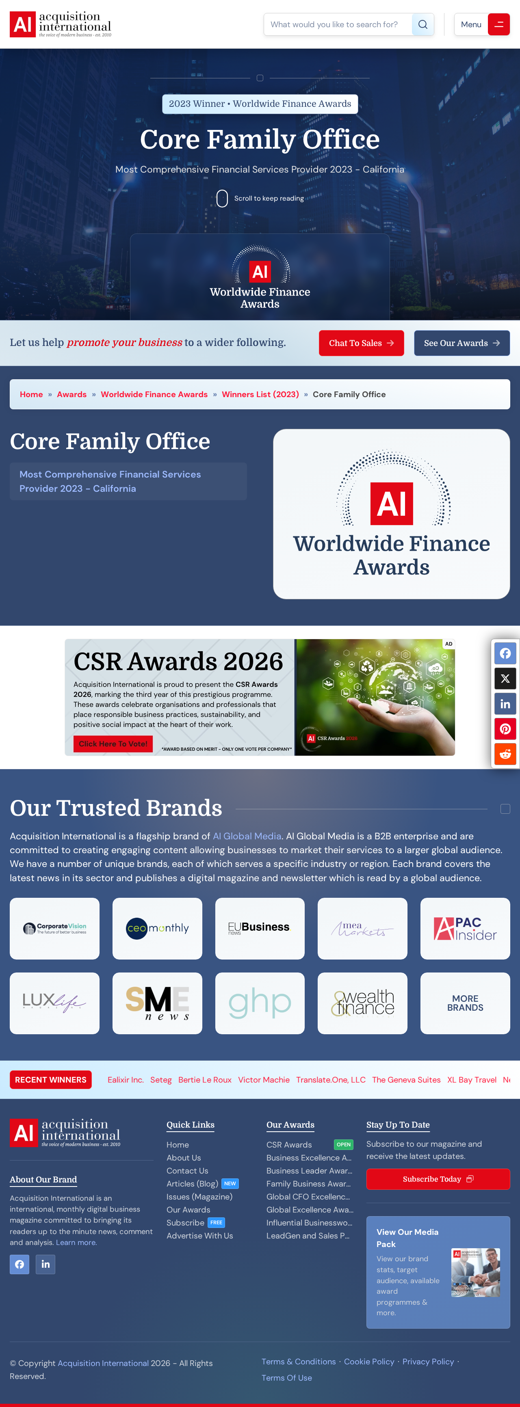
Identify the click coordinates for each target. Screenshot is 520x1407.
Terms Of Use (287, 1377)
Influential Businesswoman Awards (309, 1222)
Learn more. (76, 1242)
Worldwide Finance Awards (154, 394)
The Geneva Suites (331, 1079)
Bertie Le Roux (130, 1079)
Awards (72, 394)
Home (31, 394)
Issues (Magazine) (199, 1196)
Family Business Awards (309, 1183)
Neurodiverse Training (468, 1079)
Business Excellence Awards (309, 1157)
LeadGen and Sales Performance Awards (309, 1235)
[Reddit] (505, 754)
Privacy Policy (428, 1361)
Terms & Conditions (299, 1361)
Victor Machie (189, 1079)
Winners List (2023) (260, 394)
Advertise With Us (200, 1235)
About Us (184, 1157)
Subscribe (185, 1222)
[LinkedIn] (505, 704)
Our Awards (188, 1209)
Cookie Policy (369, 1361)
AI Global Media (247, 836)
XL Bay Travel (397, 1079)
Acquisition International (103, 1363)
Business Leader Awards (309, 1170)
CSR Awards (289, 1144)
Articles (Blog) (192, 1183)
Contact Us (187, 1170)
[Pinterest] (505, 729)
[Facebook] (505, 653)
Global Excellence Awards (309, 1209)
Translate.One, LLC (256, 1079)
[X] (505, 678)
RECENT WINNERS (51, 1079)
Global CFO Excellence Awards (309, 1196)
